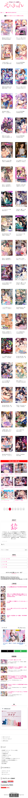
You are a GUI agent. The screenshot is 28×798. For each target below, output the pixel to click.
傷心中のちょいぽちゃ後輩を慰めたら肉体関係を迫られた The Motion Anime (6, 161)
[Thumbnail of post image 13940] (21, 223)
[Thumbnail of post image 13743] (7, 321)
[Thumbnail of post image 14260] (21, 101)
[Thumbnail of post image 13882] (7, 272)
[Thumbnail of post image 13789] (7, 297)
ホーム (3, 12)
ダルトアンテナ (5, 772)
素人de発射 (4, 763)
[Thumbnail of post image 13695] (7, 346)
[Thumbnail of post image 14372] (21, 52)
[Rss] (2, 544)
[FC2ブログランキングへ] (10, 781)
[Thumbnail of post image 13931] (7, 248)
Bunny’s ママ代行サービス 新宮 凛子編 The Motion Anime (6, 39)
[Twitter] (3, 544)
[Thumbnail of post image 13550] (21, 370)
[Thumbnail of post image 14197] (7, 125)
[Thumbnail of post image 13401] (7, 444)
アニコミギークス (5, 752)
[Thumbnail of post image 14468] (7, 52)
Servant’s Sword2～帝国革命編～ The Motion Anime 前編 (20, 308)
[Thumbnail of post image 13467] (21, 419)
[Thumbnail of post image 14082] (7, 174)
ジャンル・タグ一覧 (5, 558)
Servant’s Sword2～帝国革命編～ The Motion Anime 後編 (6, 235)
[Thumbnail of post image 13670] (21, 346)
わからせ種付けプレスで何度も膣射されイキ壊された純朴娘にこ (21, 161)
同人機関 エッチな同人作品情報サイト (9, 760)
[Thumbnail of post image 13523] (7, 395)
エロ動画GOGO (5, 753)
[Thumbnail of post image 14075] (21, 174)
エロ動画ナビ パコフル (6, 755)
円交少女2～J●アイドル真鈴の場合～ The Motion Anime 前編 (21, 284)
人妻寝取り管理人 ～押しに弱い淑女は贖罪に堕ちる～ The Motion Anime (7, 431)
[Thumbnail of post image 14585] (7, 28)
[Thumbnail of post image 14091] (21, 150)
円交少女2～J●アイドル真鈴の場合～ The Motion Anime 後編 (21, 210)
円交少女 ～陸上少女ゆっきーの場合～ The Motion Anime (21, 406)
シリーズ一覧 (4, 567)
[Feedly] (20, 651)
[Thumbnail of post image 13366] (21, 444)
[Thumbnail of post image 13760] (21, 297)
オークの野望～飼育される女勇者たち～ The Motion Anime (6, 357)
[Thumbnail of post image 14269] (7, 101)
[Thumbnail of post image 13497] (21, 395)
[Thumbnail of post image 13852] (21, 272)
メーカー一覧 (4, 564)
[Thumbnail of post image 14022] (7, 199)
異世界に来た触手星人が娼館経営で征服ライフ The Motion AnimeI (6, 88)
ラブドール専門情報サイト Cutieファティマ (11, 758)
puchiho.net (4, 541)
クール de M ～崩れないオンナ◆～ (15, 659)
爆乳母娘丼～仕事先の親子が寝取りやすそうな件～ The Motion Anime (21, 186)
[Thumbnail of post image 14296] (21, 77)
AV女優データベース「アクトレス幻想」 (10, 750)
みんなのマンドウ (5, 756)
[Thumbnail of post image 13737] (21, 321)
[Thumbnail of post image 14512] (21, 28)
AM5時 (4, 644)
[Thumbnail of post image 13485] (7, 419)
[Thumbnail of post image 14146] (21, 125)
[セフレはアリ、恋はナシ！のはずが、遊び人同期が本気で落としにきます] (11, 636)
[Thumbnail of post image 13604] (7, 370)
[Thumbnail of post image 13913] (21, 248)
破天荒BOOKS (5, 761)
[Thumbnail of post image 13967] (7, 223)
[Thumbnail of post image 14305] (7, 77)
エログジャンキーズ (6, 770)
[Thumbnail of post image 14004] (21, 199)
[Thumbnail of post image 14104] (7, 150)
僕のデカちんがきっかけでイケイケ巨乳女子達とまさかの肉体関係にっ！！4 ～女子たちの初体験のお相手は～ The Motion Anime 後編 (17, 677)
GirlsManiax (22, 627)
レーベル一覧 (4, 561)
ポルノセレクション (6, 774)
